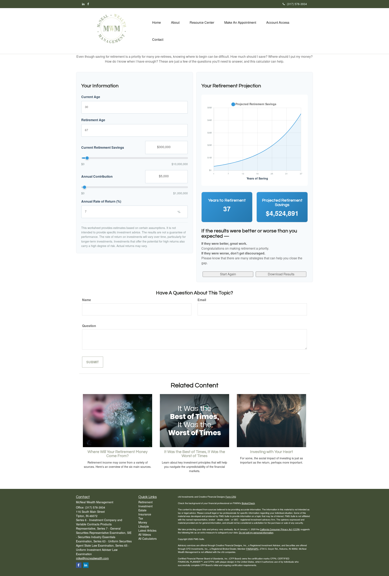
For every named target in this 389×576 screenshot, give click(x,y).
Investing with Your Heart (271, 452)
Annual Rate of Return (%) (101, 201)
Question (89, 326)
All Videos (144, 534)
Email (202, 300)
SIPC (256, 548)
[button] (175, 22)
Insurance (144, 514)
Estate (142, 510)
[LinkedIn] (83, 4)
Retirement (145, 502)
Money (142, 522)
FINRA (249, 548)
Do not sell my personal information (256, 532)
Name (86, 300)
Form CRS (230, 496)
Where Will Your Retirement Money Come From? (117, 454)
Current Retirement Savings (102, 147)
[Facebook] (88, 4)
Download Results (281, 274)
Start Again (228, 274)
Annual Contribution (97, 176)
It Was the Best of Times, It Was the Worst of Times (194, 454)
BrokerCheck (248, 503)
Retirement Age (93, 120)
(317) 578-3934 (297, 4)
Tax (140, 518)
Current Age (90, 97)
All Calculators (147, 538)
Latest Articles (147, 530)
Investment (145, 506)
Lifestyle (143, 526)
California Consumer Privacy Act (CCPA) (280, 529)
